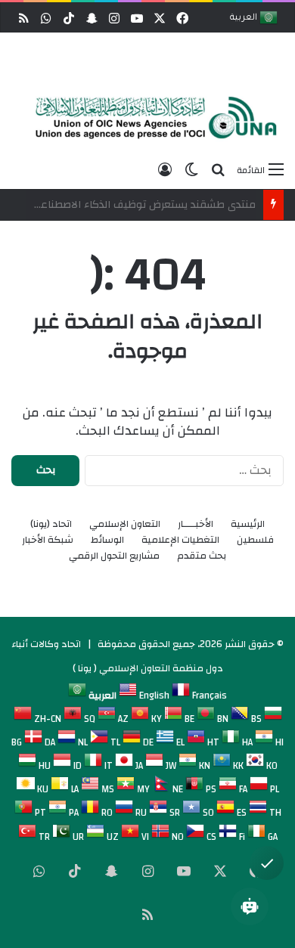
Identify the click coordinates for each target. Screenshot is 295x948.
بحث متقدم (201, 556)
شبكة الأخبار (47, 540)
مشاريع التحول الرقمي (114, 556)
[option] (151, 118)
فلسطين (255, 540)
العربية (244, 18)
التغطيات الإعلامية (180, 540)
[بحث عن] (217, 169)
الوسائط (107, 540)
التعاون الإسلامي (124, 524)
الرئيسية (248, 524)
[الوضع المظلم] (191, 169)
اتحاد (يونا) (51, 524)
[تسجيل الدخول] (164, 169)
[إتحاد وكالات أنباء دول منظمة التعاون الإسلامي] (151, 118)
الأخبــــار (195, 524)
